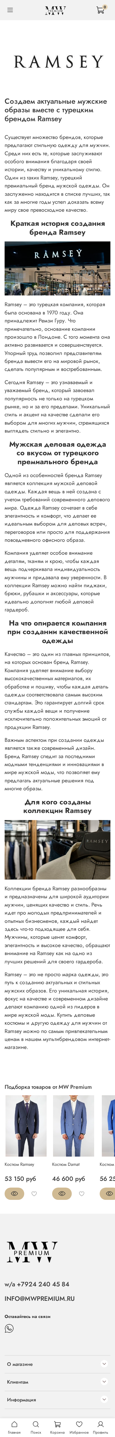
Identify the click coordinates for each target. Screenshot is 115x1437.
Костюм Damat (65, 1164)
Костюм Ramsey (19, 1164)
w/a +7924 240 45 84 (37, 1284)
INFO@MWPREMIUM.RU (40, 1298)
